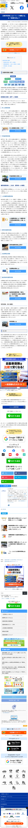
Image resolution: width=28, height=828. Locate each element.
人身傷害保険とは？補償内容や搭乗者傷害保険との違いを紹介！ (17, 220)
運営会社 (2, 806)
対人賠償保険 (6, 107)
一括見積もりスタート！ (13, 823)
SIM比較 (23, 777)
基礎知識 (4, 509)
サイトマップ (3, 801)
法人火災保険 (11, 784)
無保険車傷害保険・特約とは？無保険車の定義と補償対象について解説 (17, 294)
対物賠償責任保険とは (15, 176)
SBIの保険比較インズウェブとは (6, 796)
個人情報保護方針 (4, 804)
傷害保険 (4, 777)
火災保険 (17, 772)
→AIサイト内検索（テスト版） (8, 598)
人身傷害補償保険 (7, 196)
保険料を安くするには (7, 617)
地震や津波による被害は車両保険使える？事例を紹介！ (13, 663)
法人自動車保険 (4, 784)
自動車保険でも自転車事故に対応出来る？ (13, 559)
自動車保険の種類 (6, 60)
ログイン (14, 697)
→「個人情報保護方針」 (6, 712)
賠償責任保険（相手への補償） (9, 62)
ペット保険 (11, 777)
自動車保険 (4, 772)
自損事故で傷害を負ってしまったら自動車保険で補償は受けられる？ (17, 544)
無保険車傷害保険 (7, 277)
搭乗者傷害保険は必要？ (16, 244)
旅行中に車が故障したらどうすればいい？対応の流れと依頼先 (13, 672)
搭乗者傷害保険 (7, 230)
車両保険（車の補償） (8, 65)
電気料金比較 (17, 777)
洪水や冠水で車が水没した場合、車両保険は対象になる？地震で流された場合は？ (13, 667)
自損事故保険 (6, 253)
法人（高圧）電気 (17, 784)
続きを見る (17, 130)
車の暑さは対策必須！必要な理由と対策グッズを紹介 (13, 658)
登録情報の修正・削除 (14, 700)
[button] (14, 717)
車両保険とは (13, 321)
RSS (25, 725)
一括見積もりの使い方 (7, 614)
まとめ (4, 67)
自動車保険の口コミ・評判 (8, 624)
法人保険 (14, 789)
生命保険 (10, 772)
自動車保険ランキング (7, 634)
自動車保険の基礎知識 (7, 621)
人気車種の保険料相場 (7, 628)
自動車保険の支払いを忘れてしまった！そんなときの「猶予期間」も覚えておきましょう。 (17, 527)
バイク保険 (23, 772)
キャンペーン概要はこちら (14, 53)
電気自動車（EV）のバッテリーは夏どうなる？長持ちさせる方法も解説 (13, 653)
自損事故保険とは (14, 268)
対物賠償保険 (6, 136)
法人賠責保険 (24, 784)
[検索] (24, 593)
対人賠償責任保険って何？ (16, 128)
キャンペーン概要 (5, 390)
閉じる (13, 57)
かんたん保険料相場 (14, 407)
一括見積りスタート (15, 732)
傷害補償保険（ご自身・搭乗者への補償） (12, 64)
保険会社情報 (5, 631)
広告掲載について (4, 799)
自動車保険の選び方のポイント (11, 561)
